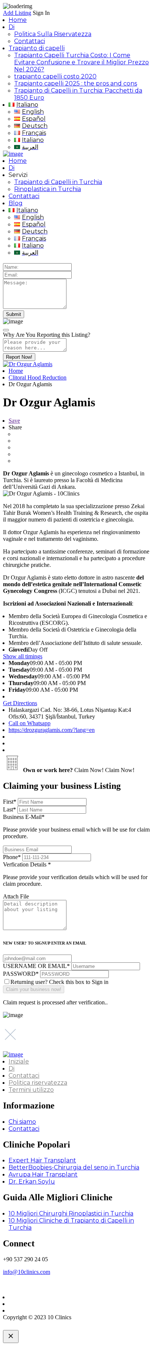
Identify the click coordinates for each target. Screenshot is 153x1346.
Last (9, 809)
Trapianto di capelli (37, 48)
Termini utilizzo (31, 1089)
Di (11, 26)
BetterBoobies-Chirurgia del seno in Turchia (74, 1167)
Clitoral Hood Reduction (37, 377)
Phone (12, 857)
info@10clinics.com (26, 1272)
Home (18, 19)
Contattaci (29, 41)
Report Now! (19, 357)
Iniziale (19, 1061)
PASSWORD (21, 974)
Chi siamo (22, 1121)
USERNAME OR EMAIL (36, 966)
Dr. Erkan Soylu (32, 1181)
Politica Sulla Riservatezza (52, 34)
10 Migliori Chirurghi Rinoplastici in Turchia (71, 1213)
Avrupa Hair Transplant (43, 1174)
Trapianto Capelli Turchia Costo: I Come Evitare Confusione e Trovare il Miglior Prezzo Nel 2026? (81, 62)
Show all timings (22, 656)
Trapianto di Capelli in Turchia (58, 181)
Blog (16, 203)
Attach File (16, 896)
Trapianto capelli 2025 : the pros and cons (75, 83)
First (9, 801)
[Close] (6, 330)
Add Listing (17, 13)
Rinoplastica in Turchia (47, 189)
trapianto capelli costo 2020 (55, 76)
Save (14, 420)
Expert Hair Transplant (42, 1160)
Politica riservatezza (38, 1082)
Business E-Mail (76, 826)
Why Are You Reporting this (46, 335)
